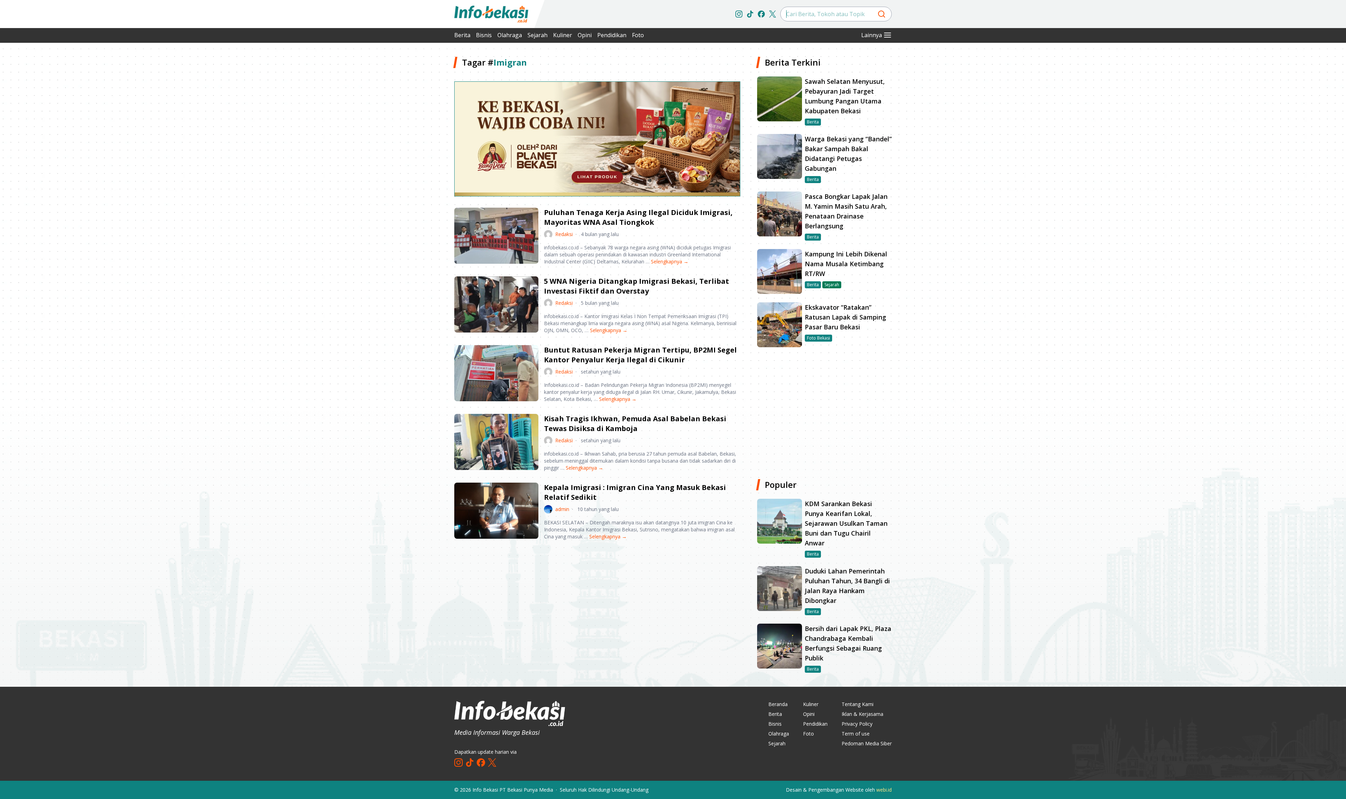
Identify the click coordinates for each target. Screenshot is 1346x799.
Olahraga (509, 35)
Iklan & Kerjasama (862, 714)
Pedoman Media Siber (867, 743)
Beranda (778, 704)
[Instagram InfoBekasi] (738, 14)
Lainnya (871, 35)
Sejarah (538, 35)
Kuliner (562, 35)
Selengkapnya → (669, 261)
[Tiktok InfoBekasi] (750, 14)
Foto (638, 35)
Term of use (856, 733)
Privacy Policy (857, 723)
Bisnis (484, 35)
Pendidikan (611, 35)
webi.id (884, 789)
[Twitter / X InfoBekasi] (772, 14)
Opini (585, 35)
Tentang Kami (857, 704)
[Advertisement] (417, 161)
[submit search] (881, 14)
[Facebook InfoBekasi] (761, 14)
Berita (462, 35)
